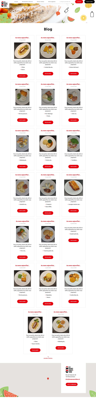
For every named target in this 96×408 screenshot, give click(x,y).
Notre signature (51, 1)
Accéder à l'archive (48, 358)
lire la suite (22, 76)
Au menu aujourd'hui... (22, 38)
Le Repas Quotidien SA (65, 1)
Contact (79, 1)
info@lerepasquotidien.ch (73, 379)
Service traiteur (40, 1)
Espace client (89, 1)
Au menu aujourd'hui (22, 221)
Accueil (16, 1)
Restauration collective (27, 1)
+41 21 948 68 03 (71, 384)
